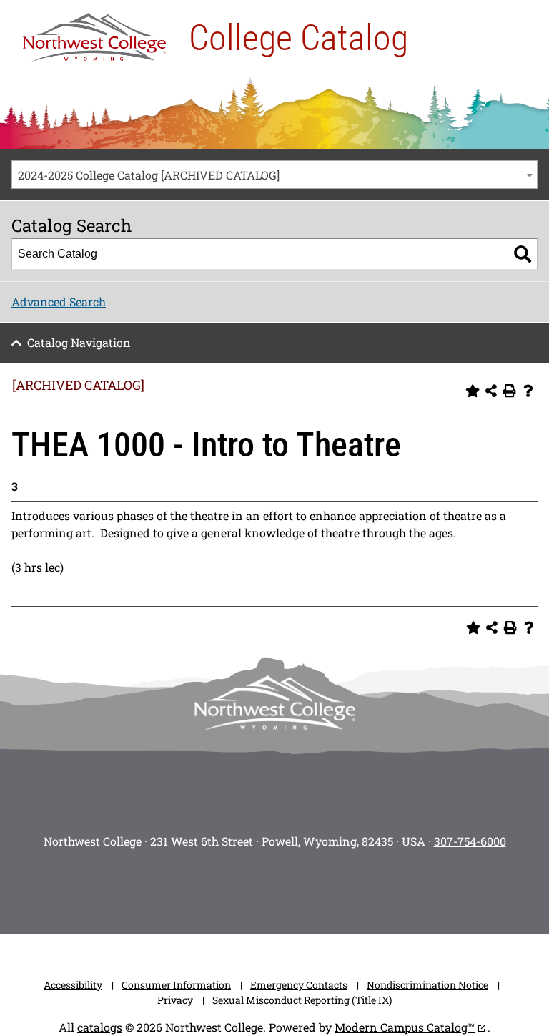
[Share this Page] (491, 391)
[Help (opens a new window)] (528, 391)
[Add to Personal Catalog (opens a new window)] (472, 391)
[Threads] (334, 887)
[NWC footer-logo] (274, 702)
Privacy (175, 1000)
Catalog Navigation (79, 342)
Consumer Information (176, 985)
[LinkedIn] (374, 887)
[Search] (523, 254)
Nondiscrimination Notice (427, 985)
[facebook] (214, 887)
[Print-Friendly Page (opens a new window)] (510, 391)
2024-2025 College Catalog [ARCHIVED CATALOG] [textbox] (149, 174)
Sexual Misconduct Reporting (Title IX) (302, 1000)
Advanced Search (58, 301)
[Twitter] (254, 887)
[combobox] (274, 174)
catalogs (99, 1027)
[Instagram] (174, 887)
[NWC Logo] (94, 34)
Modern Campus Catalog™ (405, 1027)
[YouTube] (294, 887)
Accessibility (73, 985)
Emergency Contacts (298, 985)
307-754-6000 (470, 841)
